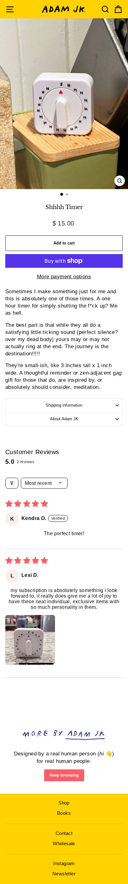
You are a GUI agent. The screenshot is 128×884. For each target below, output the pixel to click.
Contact (64, 833)
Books (64, 813)
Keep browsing (64, 775)
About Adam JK (64, 419)
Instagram (64, 863)
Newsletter (64, 873)
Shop (64, 802)
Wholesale (64, 843)
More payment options (64, 277)
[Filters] (11, 483)
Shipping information (64, 405)
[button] (30, 640)
